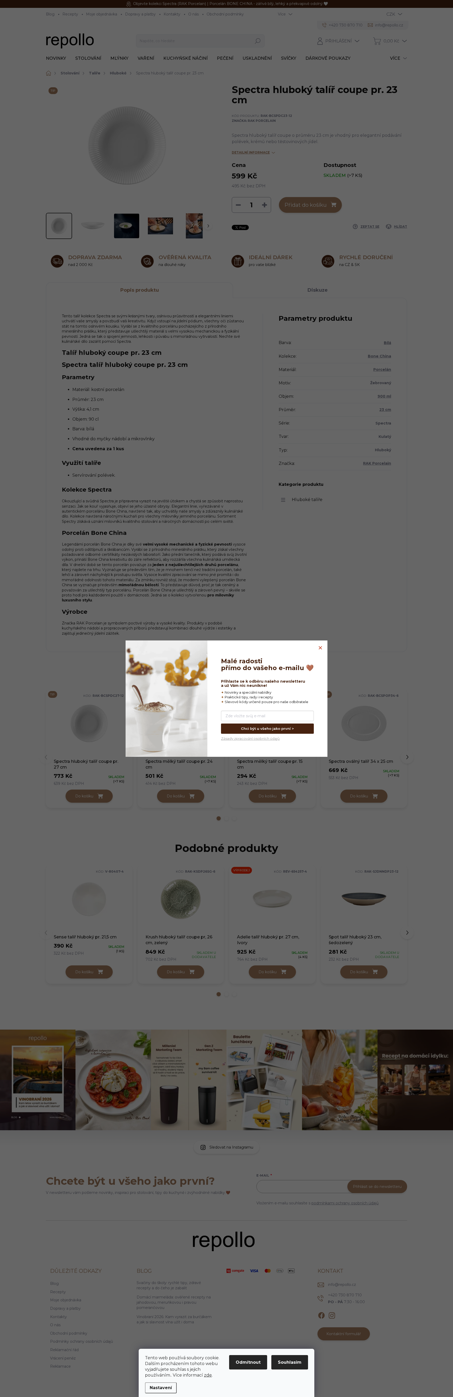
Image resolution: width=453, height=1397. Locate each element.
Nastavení (161, 1387)
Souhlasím (289, 1362)
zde (208, 1375)
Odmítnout (248, 1362)
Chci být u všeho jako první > (267, 728)
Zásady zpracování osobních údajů (250, 738)
